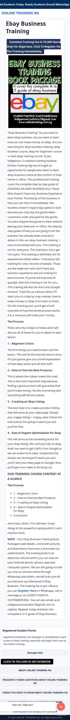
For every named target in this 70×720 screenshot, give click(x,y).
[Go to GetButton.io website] (61, 715)
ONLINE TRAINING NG (20, 13)
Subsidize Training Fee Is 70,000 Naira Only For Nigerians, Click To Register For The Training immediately (34, 46)
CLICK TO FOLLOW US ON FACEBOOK (27, 661)
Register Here (27, 590)
